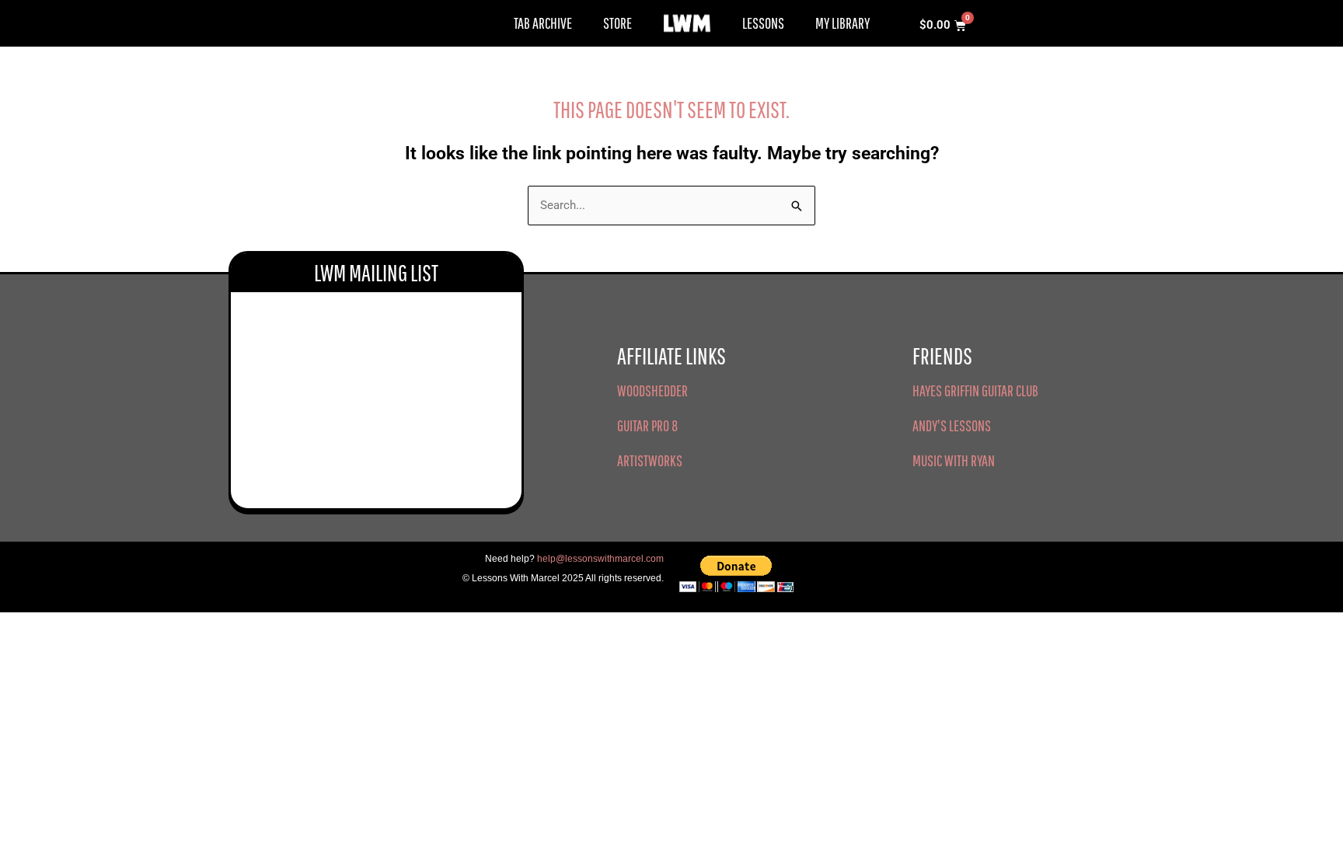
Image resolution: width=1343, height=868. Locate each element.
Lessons (763, 23)
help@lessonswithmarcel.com (600, 558)
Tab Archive (543, 23)
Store (617, 23)
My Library (842, 23)
